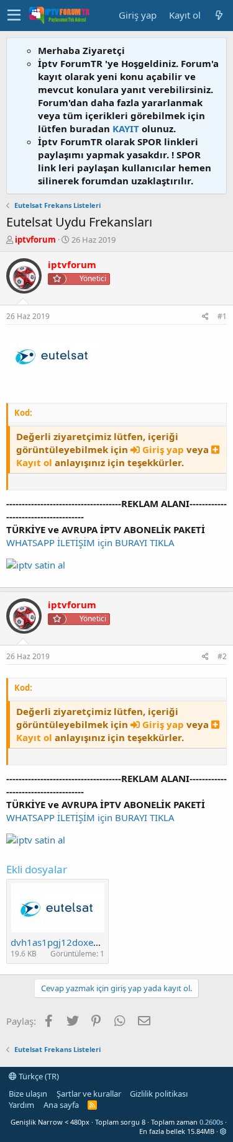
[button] (13, 15)
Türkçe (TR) (38, 1076)
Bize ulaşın (28, 1093)
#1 (222, 316)
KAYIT (125, 128)
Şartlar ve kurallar (89, 1093)
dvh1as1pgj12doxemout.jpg (71, 942)
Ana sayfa (61, 1104)
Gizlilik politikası (159, 1093)
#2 (222, 656)
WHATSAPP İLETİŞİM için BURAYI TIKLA (90, 542)
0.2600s (211, 1121)
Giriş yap (163, 449)
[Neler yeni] (219, 15)
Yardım (21, 1104)
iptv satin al (110, 516)
